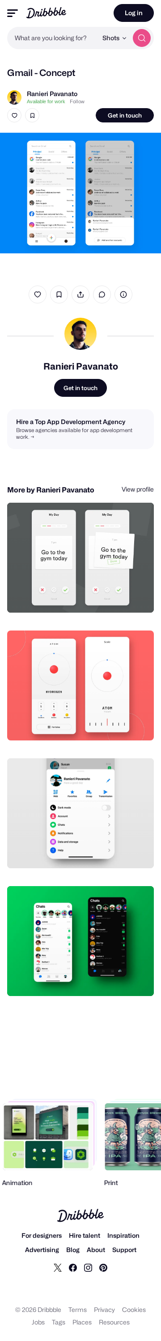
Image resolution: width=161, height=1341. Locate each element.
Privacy (104, 1309)
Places (82, 1322)
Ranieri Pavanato (52, 93)
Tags (58, 1322)
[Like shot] (14, 115)
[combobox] (52, 38)
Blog (73, 1249)
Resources (114, 1322)
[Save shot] (32, 115)
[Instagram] (88, 1267)
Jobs (38, 1322)
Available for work (46, 101)
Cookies (134, 1309)
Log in (134, 13)
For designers (41, 1235)
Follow (77, 101)
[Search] (142, 38)
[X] (58, 1267)
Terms (77, 1309)
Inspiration (123, 1235)
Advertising (42, 1249)
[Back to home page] (46, 12)
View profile (138, 489)
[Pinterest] (103, 1267)
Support (124, 1249)
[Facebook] (73, 1267)
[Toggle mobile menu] (12, 13)
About (96, 1249)
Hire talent (84, 1235)
